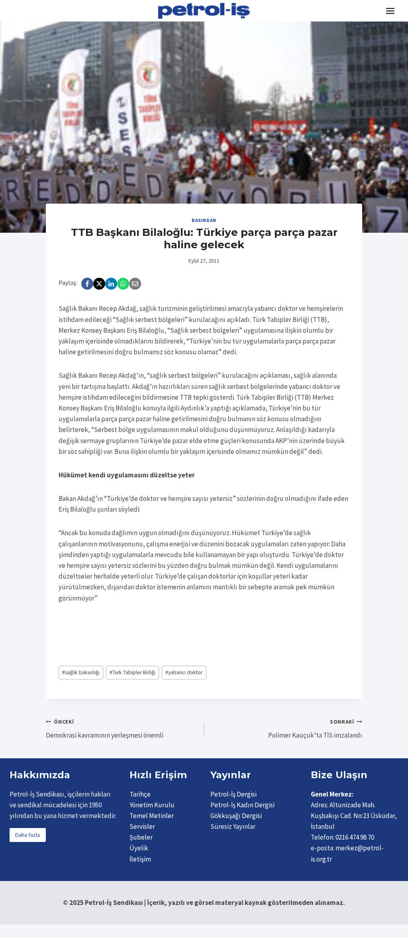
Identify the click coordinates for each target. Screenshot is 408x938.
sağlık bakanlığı (81, 672)
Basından (204, 220)
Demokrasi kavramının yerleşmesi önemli (104, 729)
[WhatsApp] (123, 284)
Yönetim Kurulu (152, 805)
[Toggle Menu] (390, 11)
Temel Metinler (151, 815)
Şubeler (141, 837)
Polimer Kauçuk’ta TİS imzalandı (315, 729)
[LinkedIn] (111, 284)
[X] (99, 284)
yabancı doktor (183, 672)
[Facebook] (87, 284)
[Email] (135, 284)
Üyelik (138, 848)
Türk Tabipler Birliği (132, 672)
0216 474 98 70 (354, 837)
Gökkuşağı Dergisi (236, 815)
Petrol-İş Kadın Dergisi (242, 805)
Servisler (142, 826)
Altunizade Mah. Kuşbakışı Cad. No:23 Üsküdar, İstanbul (354, 816)
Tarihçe (140, 794)
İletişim (140, 859)
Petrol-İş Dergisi (233, 794)
